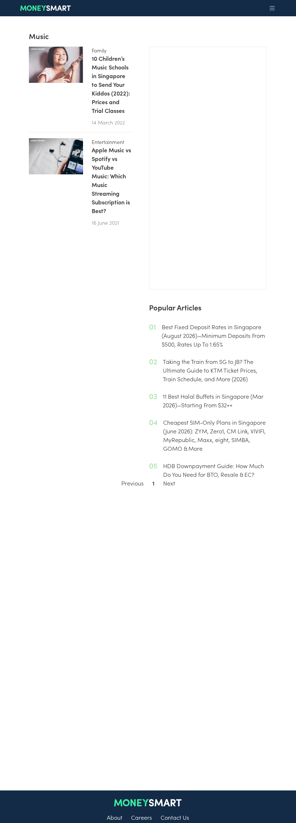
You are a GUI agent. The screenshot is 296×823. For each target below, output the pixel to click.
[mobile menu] (272, 8)
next (169, 483)
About (114, 817)
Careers (141, 817)
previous (132, 483)
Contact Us (175, 817)
